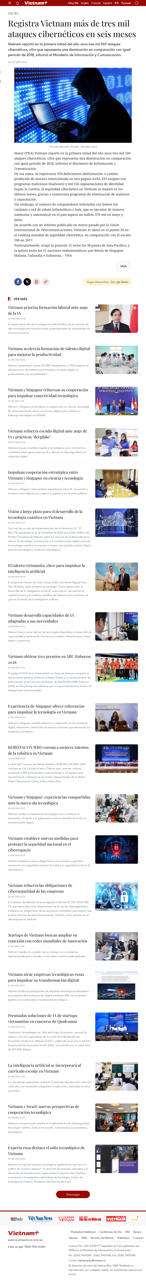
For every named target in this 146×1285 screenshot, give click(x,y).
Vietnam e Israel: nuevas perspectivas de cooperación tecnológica (43, 1109)
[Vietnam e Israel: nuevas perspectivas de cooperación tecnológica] (116, 1117)
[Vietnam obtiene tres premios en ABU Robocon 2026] (116, 667)
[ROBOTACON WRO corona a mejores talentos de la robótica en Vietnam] (116, 758)
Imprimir (36, 282)
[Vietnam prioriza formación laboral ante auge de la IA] (116, 318)
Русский (126, 3)
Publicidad (123, 1238)
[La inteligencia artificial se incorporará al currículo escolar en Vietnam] (116, 1076)
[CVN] (51, 1218)
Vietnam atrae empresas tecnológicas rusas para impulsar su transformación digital (46, 977)
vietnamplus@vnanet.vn (92, 1260)
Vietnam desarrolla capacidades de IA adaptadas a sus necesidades (41, 618)
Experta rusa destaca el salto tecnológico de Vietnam (46, 1150)
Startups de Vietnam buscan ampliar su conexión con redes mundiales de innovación (47, 937)
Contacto (138, 1238)
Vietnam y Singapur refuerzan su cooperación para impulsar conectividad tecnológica (48, 392)
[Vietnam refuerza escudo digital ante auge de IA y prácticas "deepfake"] (116, 442)
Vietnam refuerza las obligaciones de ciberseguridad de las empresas (40, 888)
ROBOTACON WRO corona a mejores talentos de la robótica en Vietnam (48, 750)
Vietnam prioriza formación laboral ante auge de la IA (48, 310)
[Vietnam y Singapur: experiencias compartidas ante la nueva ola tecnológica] (116, 808)
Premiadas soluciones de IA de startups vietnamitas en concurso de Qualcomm (42, 1018)
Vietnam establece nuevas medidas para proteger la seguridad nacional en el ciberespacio (43, 844)
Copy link (45, 282)
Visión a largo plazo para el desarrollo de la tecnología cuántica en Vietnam (45, 514)
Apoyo (137, 1231)
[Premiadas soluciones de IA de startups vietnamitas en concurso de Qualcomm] (116, 1027)
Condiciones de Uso (110, 1231)
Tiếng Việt (73, 3)
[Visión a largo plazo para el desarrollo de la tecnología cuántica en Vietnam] (116, 522)
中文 (116, 3)
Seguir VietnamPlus (98, 282)
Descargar (73, 1194)
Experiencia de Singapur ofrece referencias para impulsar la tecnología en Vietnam (46, 709)
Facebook (18, 282)
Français (96, 3)
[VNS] (26, 1218)
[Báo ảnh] (101, 1218)
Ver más (20, 299)
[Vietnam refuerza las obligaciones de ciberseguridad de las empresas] (116, 896)
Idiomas (73, 1238)
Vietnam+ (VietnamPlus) (36, 3)
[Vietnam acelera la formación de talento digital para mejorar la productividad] (116, 360)
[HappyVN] (125, 1218)
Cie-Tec (13, 13)
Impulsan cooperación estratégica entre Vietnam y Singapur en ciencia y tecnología (45, 475)
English (85, 3)
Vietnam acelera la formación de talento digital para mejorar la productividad (49, 351)
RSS (127, 1231)
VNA (84, 1238)
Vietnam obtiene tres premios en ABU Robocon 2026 (49, 659)
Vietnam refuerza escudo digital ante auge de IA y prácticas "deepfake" (47, 433)
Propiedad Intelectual (83, 1231)
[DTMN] (76, 1218)
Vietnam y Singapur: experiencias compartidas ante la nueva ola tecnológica (49, 799)
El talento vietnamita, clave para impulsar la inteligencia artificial (46, 568)
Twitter (27, 282)
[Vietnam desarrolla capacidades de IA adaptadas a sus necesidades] (116, 626)
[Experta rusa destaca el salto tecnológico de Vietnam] (116, 1159)
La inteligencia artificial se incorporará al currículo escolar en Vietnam (44, 1068)
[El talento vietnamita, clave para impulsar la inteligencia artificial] (116, 576)
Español (107, 3)
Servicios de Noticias (102, 1238)
